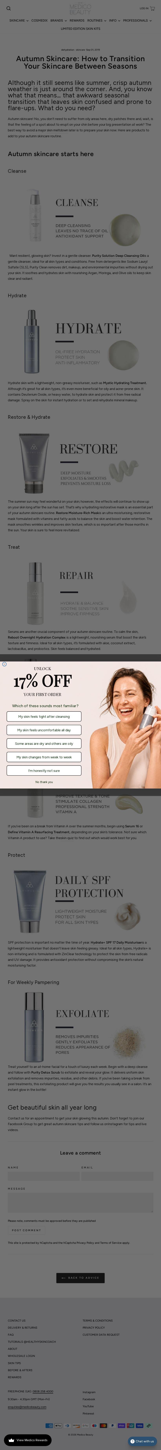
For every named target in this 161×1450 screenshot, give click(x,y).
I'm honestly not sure (44, 771)
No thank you (44, 782)
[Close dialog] (4, 664)
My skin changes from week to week (44, 757)
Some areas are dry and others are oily (44, 743)
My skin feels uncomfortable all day (44, 730)
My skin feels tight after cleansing (44, 716)
